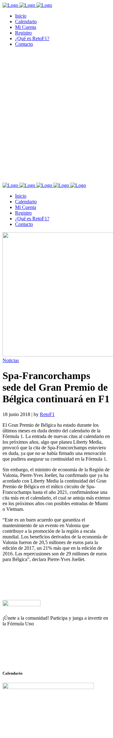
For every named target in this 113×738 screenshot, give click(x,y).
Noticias (11, 360)
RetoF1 (47, 414)
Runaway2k (33, 654)
